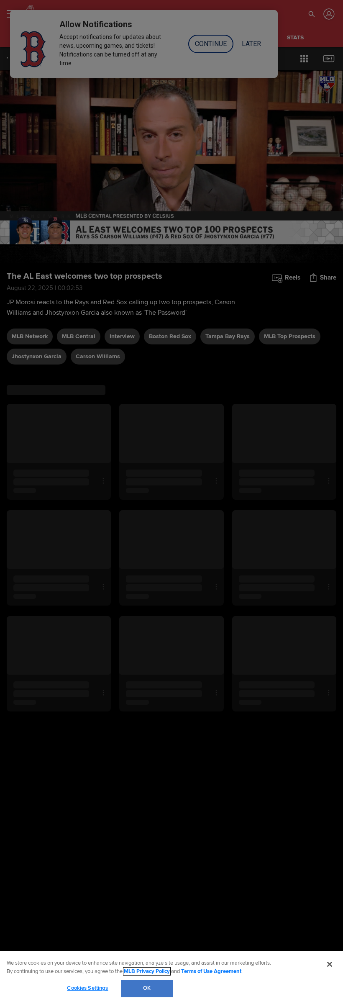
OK (147, 988)
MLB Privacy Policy (147, 971)
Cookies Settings (87, 988)
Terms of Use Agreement (211, 971)
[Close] (329, 964)
